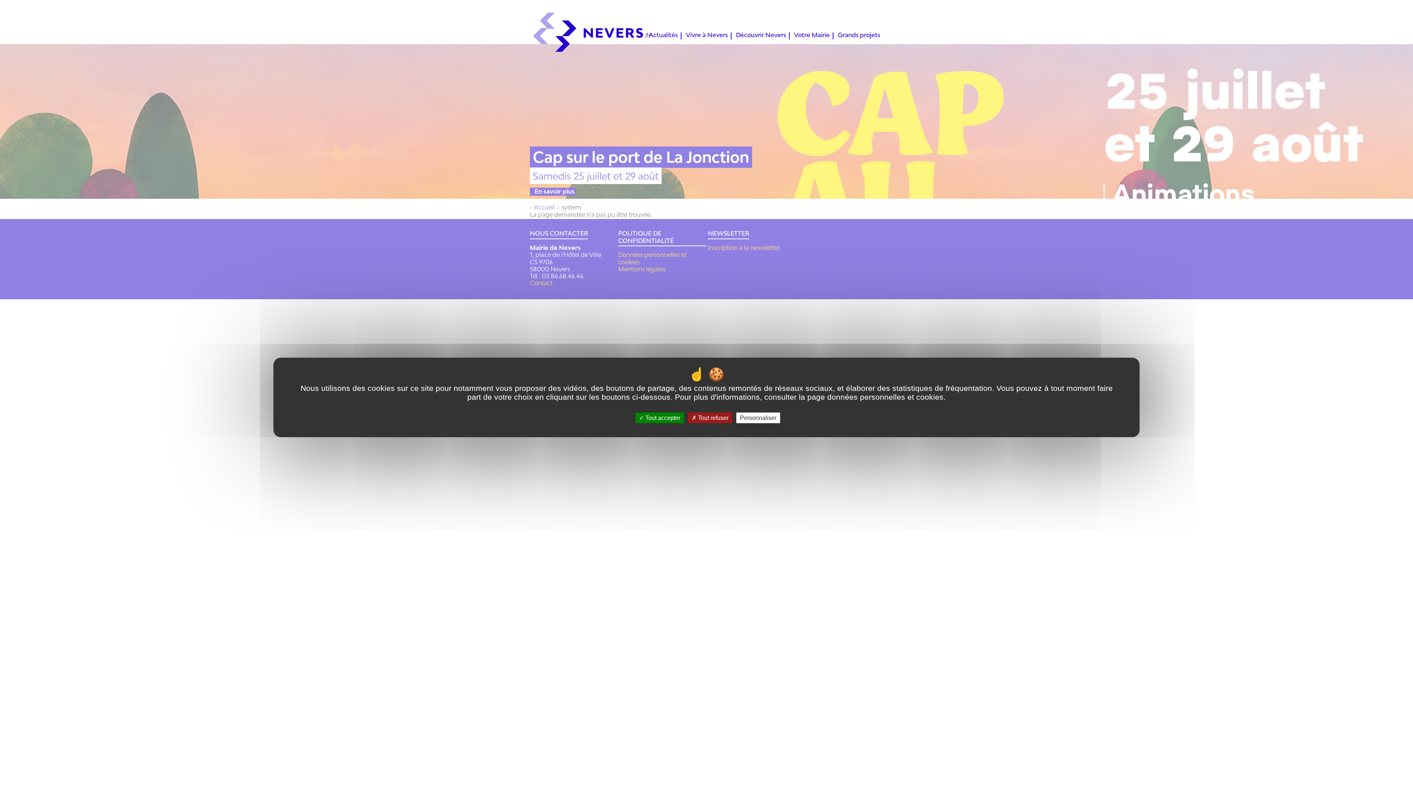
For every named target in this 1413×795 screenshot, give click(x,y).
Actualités (663, 36)
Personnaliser (758, 418)
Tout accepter (662, 418)
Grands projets (859, 36)
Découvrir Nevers (761, 36)
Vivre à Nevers (707, 36)
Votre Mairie (812, 36)
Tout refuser (713, 418)
